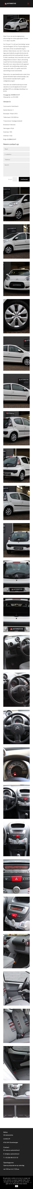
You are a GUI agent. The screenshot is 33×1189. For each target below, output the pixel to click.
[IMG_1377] (16, 258)
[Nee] (31, 1182)
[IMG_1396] (16, 931)
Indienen (24, 179)
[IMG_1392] (16, 744)
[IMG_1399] (16, 1005)
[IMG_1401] (16, 483)
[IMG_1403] (16, 557)
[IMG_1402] (16, 520)
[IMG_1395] (16, 968)
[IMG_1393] (16, 856)
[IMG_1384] (16, 632)
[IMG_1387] (16, 669)
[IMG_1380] (16, 333)
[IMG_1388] (16, 707)
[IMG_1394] (16, 1080)
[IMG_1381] (16, 370)
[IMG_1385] (16, 1117)
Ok (16, 1186)
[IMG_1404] (16, 781)
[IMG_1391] (16, 819)
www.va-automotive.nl (12, 1150)
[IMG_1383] (16, 445)
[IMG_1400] (16, 1043)
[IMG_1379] (16, 296)
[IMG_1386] (16, 595)
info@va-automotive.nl (12, 1154)
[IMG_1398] (16, 893)
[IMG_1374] (16, 221)
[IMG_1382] (16, 408)
